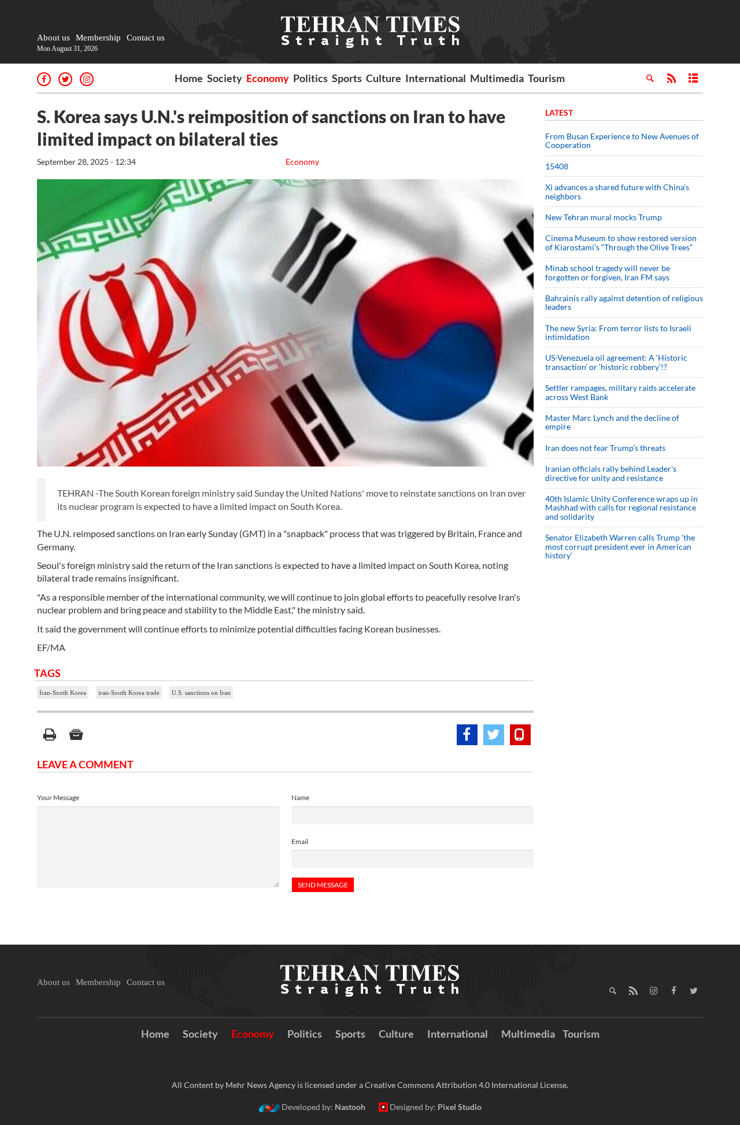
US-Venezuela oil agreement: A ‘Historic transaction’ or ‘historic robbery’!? (616, 362)
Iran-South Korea (62, 692)
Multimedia (497, 78)
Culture (383, 78)
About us (53, 37)
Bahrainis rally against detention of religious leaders (624, 302)
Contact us (146, 37)
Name (300, 797)
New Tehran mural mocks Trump (603, 217)
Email (299, 841)
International (435, 78)
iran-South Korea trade (129, 692)
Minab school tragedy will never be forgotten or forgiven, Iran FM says (607, 272)
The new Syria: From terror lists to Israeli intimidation (618, 332)
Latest (559, 112)
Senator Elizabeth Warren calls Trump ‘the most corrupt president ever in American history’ (620, 546)
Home (189, 78)
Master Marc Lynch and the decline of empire (612, 422)
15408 (556, 166)
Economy (267, 78)
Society (224, 78)
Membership (98, 37)
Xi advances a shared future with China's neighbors (617, 191)
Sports (347, 78)
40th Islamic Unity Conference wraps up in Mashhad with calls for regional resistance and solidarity (621, 507)
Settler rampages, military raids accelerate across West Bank (620, 392)
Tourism (546, 78)
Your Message (58, 797)
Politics (310, 78)
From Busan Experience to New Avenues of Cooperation (622, 140)
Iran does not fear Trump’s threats (605, 448)
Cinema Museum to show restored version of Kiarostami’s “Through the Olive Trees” (621, 242)
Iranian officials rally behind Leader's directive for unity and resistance (610, 473)
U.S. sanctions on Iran (201, 692)
